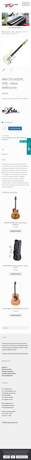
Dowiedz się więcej (21, 457)
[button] (9, 27)
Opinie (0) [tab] (4, 154)
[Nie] (29, 454)
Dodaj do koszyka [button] (16, 231)
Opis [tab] (3, 149)
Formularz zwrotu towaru (9, 373)
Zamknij (6, 457)
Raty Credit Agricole (7, 375)
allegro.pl (4, 367)
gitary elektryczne (21, 137)
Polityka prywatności (7, 371)
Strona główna (7, 31)
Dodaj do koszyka (15, 128)
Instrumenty (5, 139)
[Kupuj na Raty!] (24, 141)
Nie (13, 457)
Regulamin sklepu (7, 369)
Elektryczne (18, 31)
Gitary (13, 31)
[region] (15, 20)
